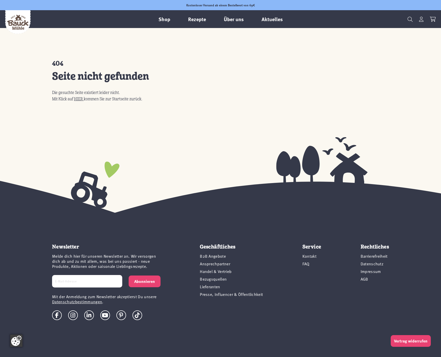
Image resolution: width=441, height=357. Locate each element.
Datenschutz (372, 263)
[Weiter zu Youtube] (105, 315)
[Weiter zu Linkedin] (89, 315)
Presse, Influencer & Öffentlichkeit (231, 294)
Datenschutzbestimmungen (77, 301)
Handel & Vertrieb (215, 271)
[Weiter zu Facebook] (57, 315)
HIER (79, 99)
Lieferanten (210, 286)
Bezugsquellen (213, 279)
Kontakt (309, 256)
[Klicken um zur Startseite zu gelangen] (18, 22)
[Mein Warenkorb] (433, 19)
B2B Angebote (213, 256)
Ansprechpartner (215, 263)
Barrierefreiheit (374, 256)
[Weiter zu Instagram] (73, 315)
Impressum (371, 271)
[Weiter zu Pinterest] (121, 315)
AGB (364, 279)
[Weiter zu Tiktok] (137, 315)
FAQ (306, 263)
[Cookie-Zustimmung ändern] (16, 341)
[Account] (421, 19)
